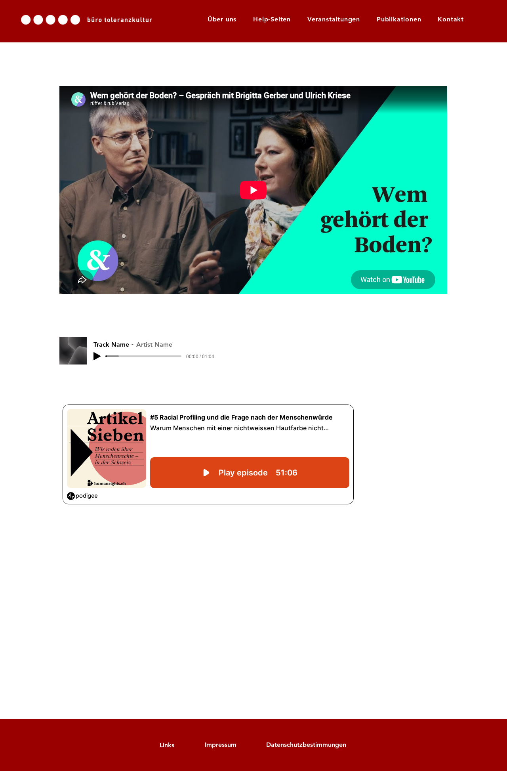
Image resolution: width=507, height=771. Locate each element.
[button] (272, 19)
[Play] (97, 356)
